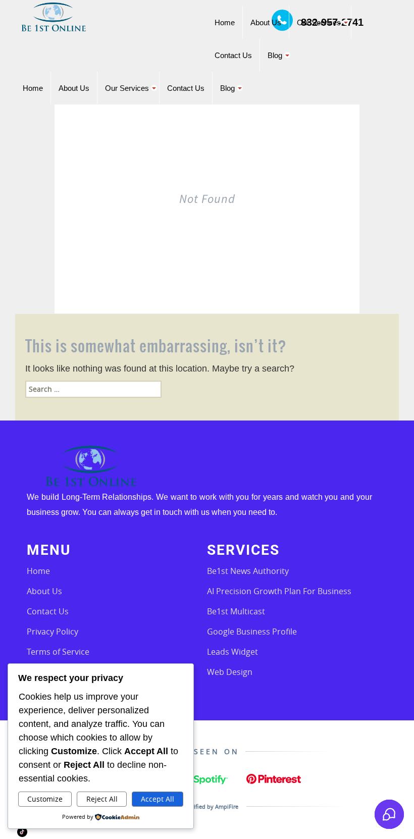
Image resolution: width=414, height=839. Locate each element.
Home (38, 570)
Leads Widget (232, 651)
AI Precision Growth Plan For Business (279, 591)
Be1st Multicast (236, 611)
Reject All (102, 799)
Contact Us (48, 611)
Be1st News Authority (248, 570)
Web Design (229, 671)
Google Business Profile (252, 631)
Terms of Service (58, 651)
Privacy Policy (52, 631)
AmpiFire (226, 806)
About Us (44, 591)
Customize (45, 799)
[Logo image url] (53, 16)
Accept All (157, 799)
